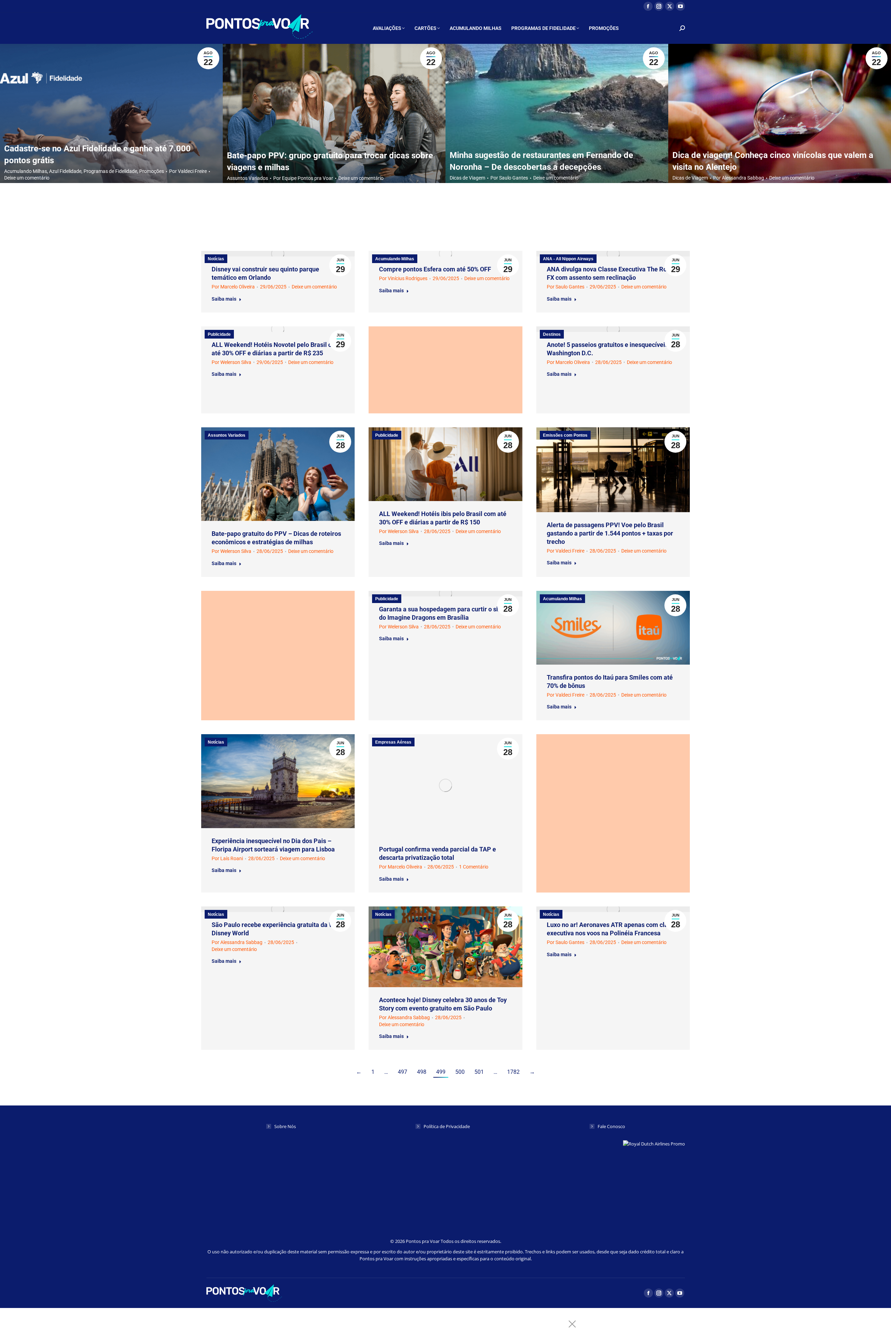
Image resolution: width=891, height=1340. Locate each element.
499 (441, 1072)
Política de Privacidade (447, 1126)
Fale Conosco (611, 1126)
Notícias (216, 258)
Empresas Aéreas (393, 742)
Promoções (151, 171)
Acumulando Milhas (25, 171)
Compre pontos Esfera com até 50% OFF (435, 269)
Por (188, 171)
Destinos (552, 334)
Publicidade (219, 334)
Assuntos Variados (247, 178)
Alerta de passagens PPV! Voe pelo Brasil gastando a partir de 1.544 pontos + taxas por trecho (610, 533)
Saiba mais (224, 299)
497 (402, 1072)
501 (479, 1072)
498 (421, 1072)
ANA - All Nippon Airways (568, 258)
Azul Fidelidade (65, 171)
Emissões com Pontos (565, 435)
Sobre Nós (285, 1126)
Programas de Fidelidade (110, 171)
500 (460, 1072)
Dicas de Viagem (467, 178)
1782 (513, 1072)
